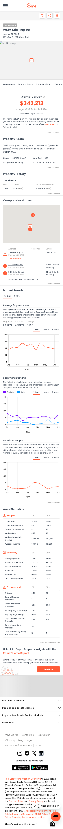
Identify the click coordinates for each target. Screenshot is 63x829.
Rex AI (38, 745)
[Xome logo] (31, 5)
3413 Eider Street (16, 272)
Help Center (43, 734)
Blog (20, 740)
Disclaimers (50, 124)
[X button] (34, 753)
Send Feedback (31, 689)
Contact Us (28, 734)
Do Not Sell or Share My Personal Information (30, 816)
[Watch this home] (42, 16)
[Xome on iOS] (21, 767)
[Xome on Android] (39, 767)
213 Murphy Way (15, 264)
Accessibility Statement (38, 810)
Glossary (10, 740)
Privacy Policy (36, 801)
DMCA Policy (41, 814)
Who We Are (11, 734)
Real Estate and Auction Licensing (23, 778)
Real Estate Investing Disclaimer (30, 812)
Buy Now (48, 669)
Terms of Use (16, 801)
